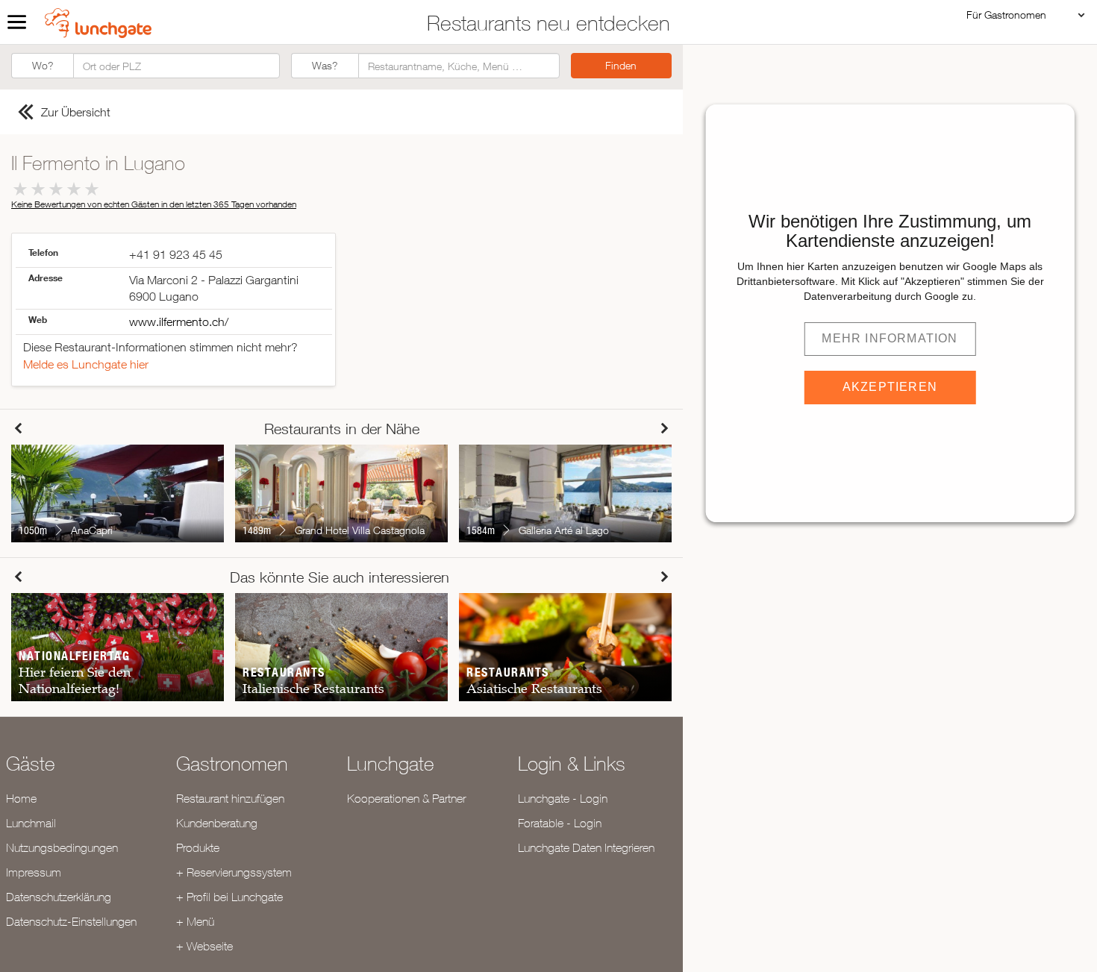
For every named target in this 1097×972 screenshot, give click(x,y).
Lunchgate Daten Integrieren (586, 847)
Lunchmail (31, 823)
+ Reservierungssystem (234, 872)
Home (21, 798)
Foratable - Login (559, 823)
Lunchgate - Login (562, 798)
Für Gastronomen (1006, 14)
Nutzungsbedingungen (62, 847)
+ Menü (195, 921)
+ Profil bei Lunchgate (229, 896)
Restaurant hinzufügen (230, 798)
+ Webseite (204, 946)
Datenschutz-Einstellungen (71, 921)
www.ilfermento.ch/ (178, 321)
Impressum (33, 872)
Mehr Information (889, 338)
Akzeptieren (890, 386)
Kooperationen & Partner (406, 798)
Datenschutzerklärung (58, 896)
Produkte (197, 847)
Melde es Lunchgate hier (86, 364)
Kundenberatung (216, 823)
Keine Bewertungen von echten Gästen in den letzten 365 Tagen (153, 204)
